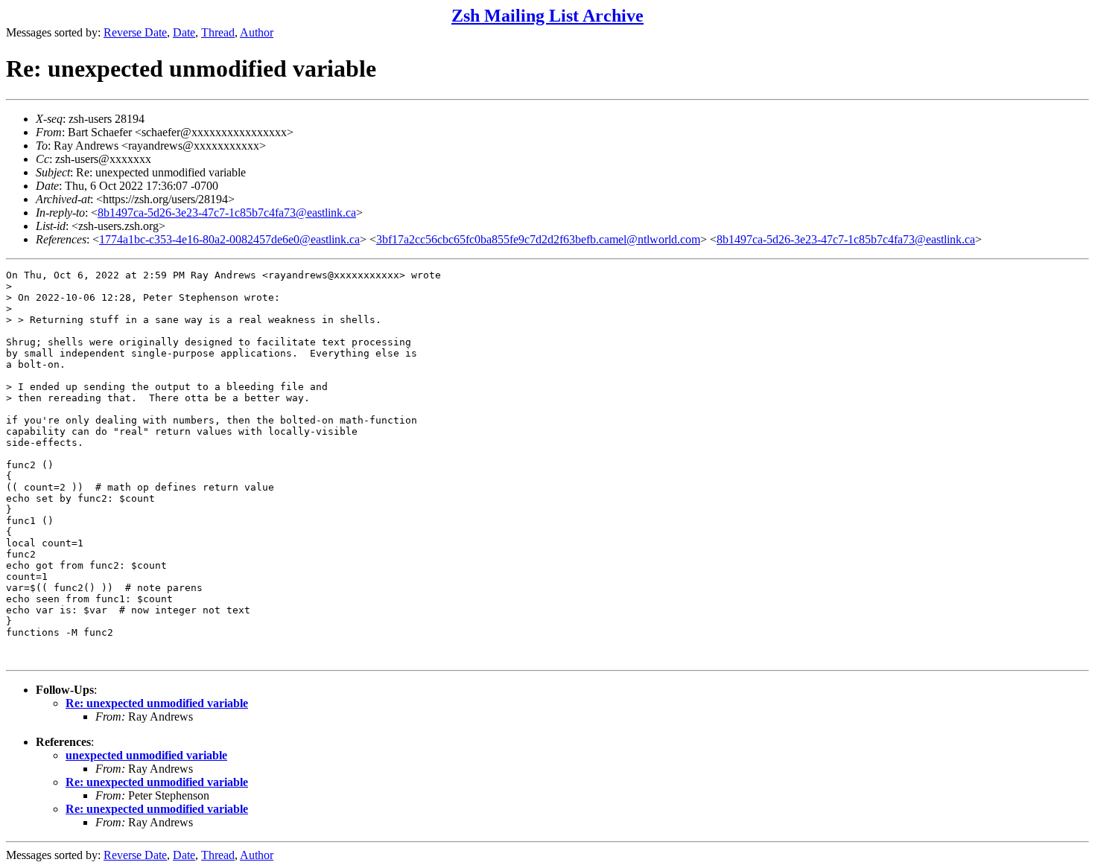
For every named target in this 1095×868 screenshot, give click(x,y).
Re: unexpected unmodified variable (157, 703)
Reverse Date (135, 32)
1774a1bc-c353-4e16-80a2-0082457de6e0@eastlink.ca (229, 239)
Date (184, 32)
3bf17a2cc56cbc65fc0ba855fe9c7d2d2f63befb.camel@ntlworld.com (538, 239)
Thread (218, 32)
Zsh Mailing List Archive (547, 15)
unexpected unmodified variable (146, 755)
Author (256, 32)
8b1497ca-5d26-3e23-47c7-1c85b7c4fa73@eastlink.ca (227, 212)
